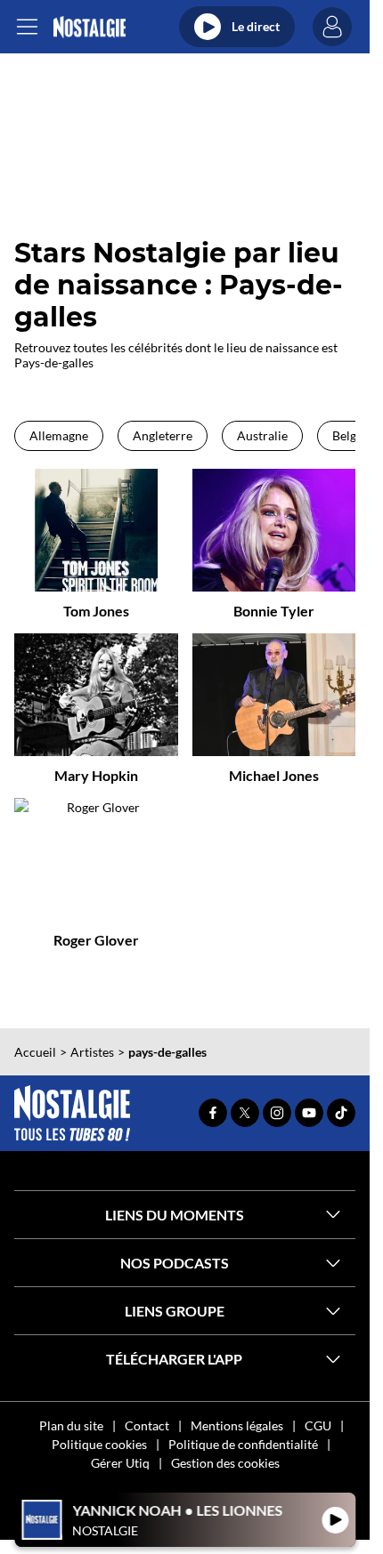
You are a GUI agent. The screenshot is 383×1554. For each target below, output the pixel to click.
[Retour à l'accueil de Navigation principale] (89, 27)
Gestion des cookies (225, 1462)
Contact (147, 1425)
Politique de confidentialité (243, 1444)
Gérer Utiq (120, 1462)
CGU (318, 1425)
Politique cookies (99, 1444)
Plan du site (71, 1425)
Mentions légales (237, 1425)
